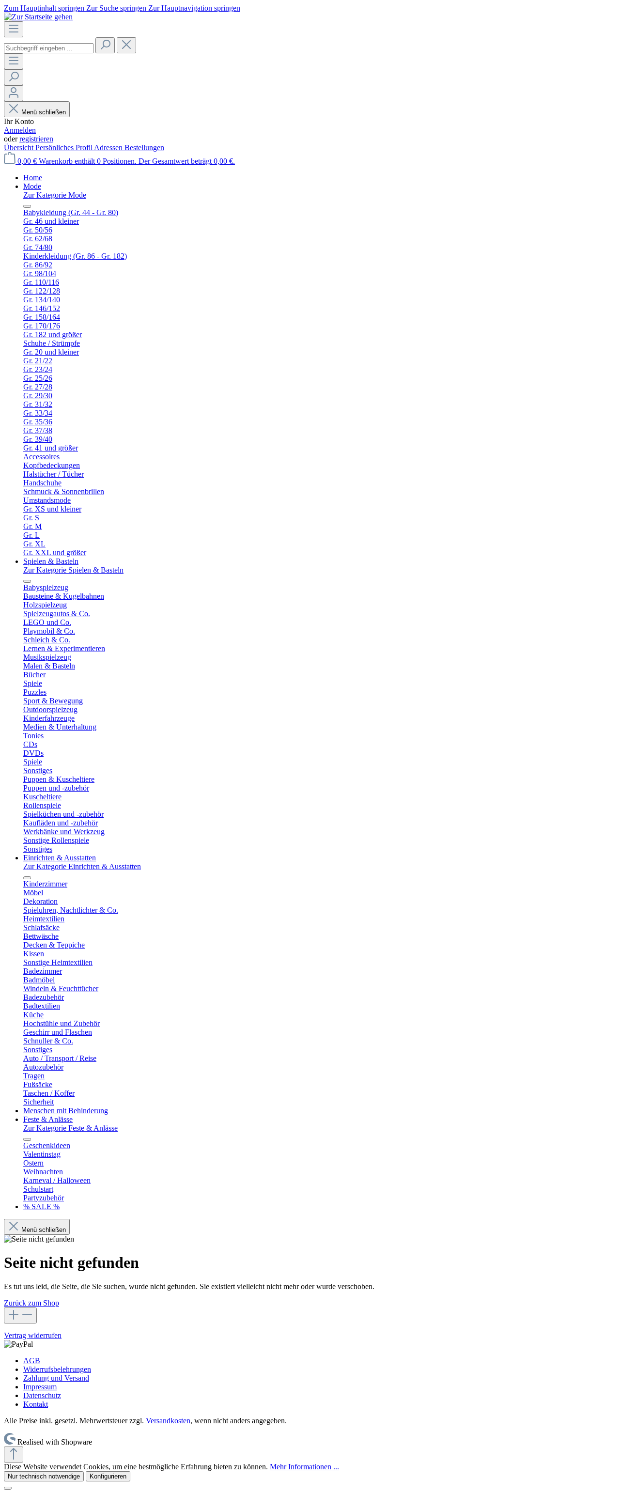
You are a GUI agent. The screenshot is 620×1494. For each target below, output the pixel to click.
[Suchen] (105, 45)
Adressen (109, 147)
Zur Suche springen (117, 8)
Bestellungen (144, 147)
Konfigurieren (108, 1476)
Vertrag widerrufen (33, 1335)
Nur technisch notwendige (44, 1476)
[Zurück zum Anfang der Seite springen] (13, 1455)
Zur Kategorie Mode (54, 195)
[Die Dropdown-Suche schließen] (126, 45)
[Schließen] (8, 1488)
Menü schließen (43, 112)
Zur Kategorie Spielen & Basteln (73, 570)
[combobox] (48, 48)
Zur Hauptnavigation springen (194, 8)
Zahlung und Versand (56, 1378)
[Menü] (13, 29)
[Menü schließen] (27, 206)
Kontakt (35, 1404)
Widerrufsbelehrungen (57, 1369)
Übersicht (19, 147)
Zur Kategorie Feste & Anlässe (70, 1128)
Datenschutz (42, 1395)
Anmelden (20, 130)
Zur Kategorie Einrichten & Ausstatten (82, 866)
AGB (31, 1360)
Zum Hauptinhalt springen (45, 8)
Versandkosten (168, 1420)
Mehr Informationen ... (304, 1467)
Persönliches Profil (64, 147)
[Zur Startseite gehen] (38, 17)
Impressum (40, 1387)
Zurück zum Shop (31, 1303)
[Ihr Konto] (13, 93)
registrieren (36, 139)
